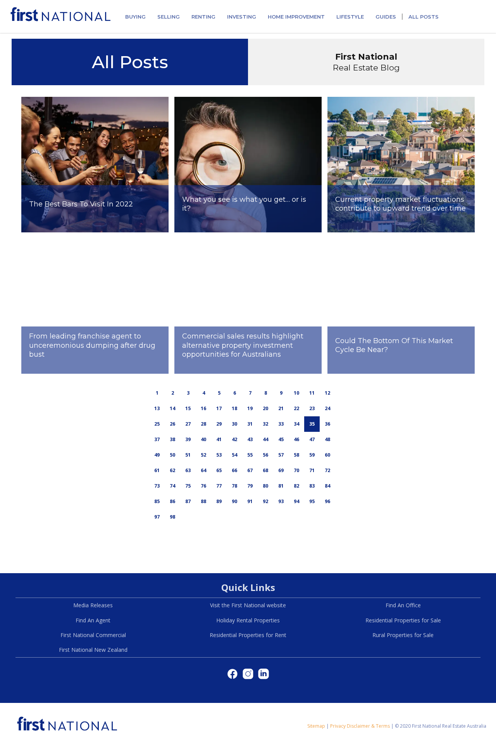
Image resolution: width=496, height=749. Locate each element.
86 (172, 501)
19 (250, 408)
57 (281, 455)
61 (157, 470)
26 (172, 424)
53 (219, 455)
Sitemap (316, 726)
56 (265, 455)
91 (250, 501)
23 (312, 408)
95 (312, 501)
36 (327, 424)
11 (312, 393)
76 (203, 486)
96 (327, 501)
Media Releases (93, 605)
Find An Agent (93, 620)
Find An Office (403, 605)
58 (296, 455)
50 (172, 455)
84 (327, 486)
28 (203, 424)
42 (234, 439)
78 (234, 486)
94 (296, 501)
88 (203, 501)
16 (203, 408)
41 (219, 439)
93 (281, 501)
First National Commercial (93, 635)
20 (265, 408)
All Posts (423, 17)
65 (219, 470)
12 (327, 393)
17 (219, 408)
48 (327, 439)
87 (188, 501)
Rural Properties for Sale (403, 635)
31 (250, 424)
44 (265, 439)
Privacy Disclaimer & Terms (360, 726)
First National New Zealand (93, 649)
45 (281, 439)
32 (265, 424)
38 (172, 439)
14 (172, 408)
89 (219, 501)
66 (234, 470)
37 (157, 439)
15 (188, 408)
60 (327, 455)
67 (250, 470)
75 (188, 486)
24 (327, 408)
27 (188, 424)
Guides (385, 17)
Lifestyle (350, 17)
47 (312, 439)
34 (296, 424)
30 (234, 424)
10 (296, 393)
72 (327, 470)
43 (250, 439)
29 (219, 424)
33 (281, 424)
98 (172, 517)
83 (312, 486)
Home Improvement (296, 17)
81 (281, 486)
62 (172, 470)
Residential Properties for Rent (248, 635)
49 (157, 455)
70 (296, 470)
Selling (168, 17)
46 (296, 439)
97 (157, 517)
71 (312, 470)
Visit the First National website (248, 605)
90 (234, 501)
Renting (203, 17)
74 (172, 486)
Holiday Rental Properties (248, 620)
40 (203, 439)
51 (188, 455)
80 (265, 486)
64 (203, 470)
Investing (241, 17)
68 (265, 470)
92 (265, 501)
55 (250, 455)
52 (203, 455)
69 (281, 470)
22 (296, 408)
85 (157, 501)
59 (312, 455)
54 (234, 455)
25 (157, 424)
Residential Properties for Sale (403, 620)
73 (157, 486)
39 (188, 439)
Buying (135, 17)
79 (250, 486)
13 (157, 408)
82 (296, 486)
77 (219, 486)
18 (234, 408)
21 (281, 408)
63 (188, 470)
